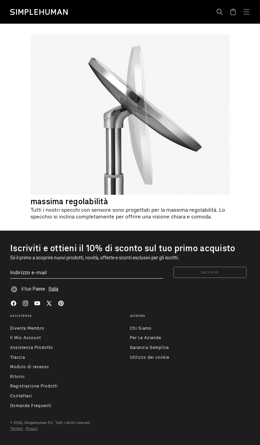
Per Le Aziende (145, 337)
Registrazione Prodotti (34, 386)
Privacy (32, 428)
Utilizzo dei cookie (149, 357)
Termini (16, 428)
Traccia (17, 357)
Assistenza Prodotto (31, 347)
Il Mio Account (25, 337)
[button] (219, 12)
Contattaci (21, 396)
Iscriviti (210, 272)
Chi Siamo (141, 328)
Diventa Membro (27, 328)
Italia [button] (53, 289)
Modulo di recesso (29, 367)
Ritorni (17, 376)
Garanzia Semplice (149, 347)
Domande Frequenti (30, 405)
